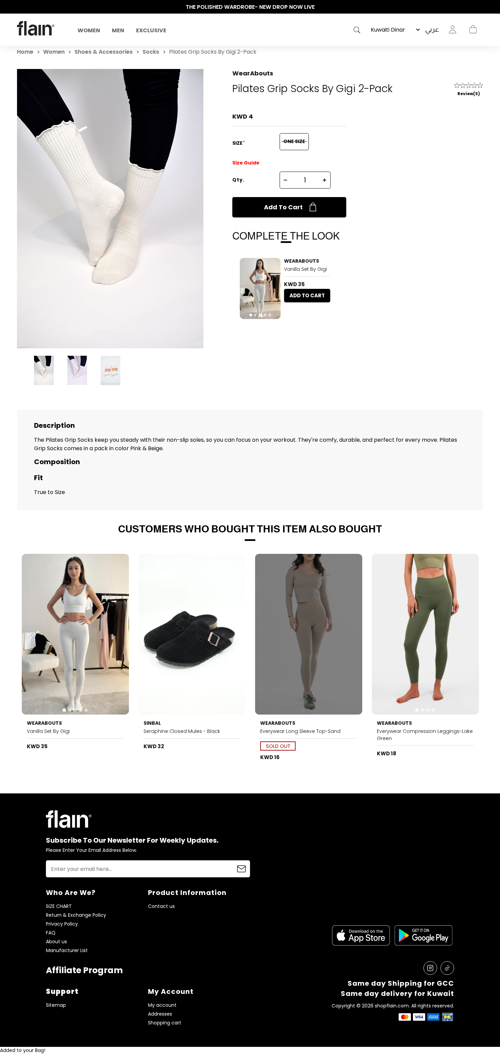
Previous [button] (20, 7)
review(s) (468, 93)
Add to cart (283, 207)
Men (118, 30)
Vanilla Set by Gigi (305, 269)
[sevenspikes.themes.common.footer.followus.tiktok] (447, 968)
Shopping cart (473, 29)
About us (56, 941)
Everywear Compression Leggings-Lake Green (425, 735)
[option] (250, 7)
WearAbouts (252, 73)
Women (89, 30)
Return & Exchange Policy (76, 915)
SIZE (238, 143)
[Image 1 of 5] (260, 288)
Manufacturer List (67, 950)
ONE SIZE (294, 141)
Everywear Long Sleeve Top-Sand (300, 731)
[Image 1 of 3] (192, 634)
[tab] (250, 315)
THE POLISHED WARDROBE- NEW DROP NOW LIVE (250, 7)
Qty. (238, 179)
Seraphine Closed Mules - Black (182, 731)
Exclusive (151, 30)
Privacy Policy (62, 924)
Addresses (160, 1014)
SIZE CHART (59, 906)
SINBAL (152, 723)
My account (162, 1005)
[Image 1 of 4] (425, 634)
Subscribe (241, 868)
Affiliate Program (84, 970)
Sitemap (56, 1005)
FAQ (50, 933)
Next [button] (479, 7)
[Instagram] (430, 968)
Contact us (161, 906)
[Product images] (260, 288)
